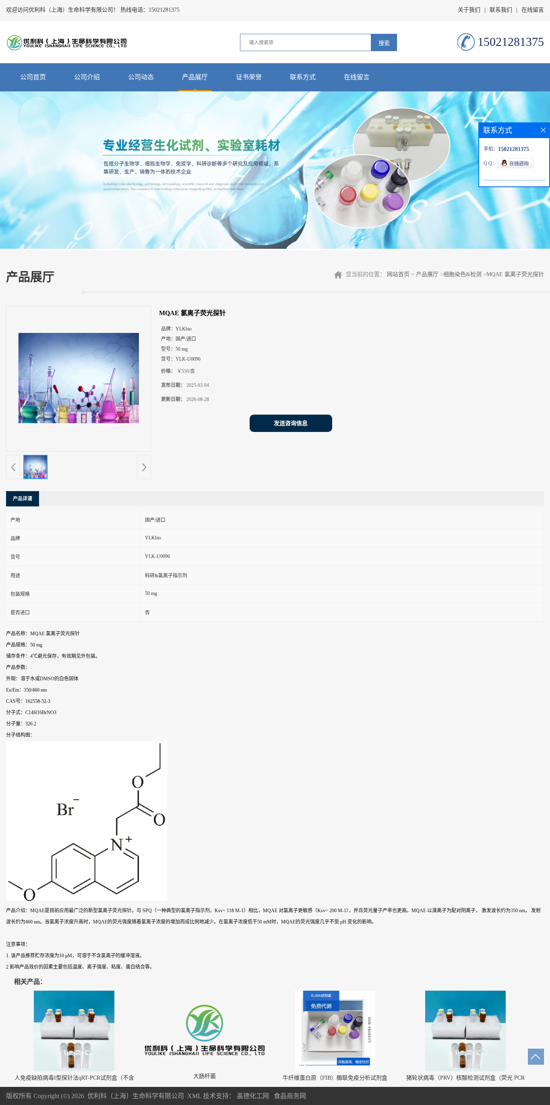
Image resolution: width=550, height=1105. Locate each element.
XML (194, 1096)
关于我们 (469, 10)
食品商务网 (290, 1096)
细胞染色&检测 (462, 274)
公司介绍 (87, 77)
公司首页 (33, 77)
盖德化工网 (253, 1096)
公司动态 (141, 77)
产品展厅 (195, 77)
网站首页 (398, 274)
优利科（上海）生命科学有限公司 (135, 1096)
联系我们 (501, 10)
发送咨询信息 (291, 423)
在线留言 (532, 10)
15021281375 (164, 10)
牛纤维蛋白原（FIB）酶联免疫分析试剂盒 (335, 1078)
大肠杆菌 (204, 1076)
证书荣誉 (249, 77)
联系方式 (303, 77)
